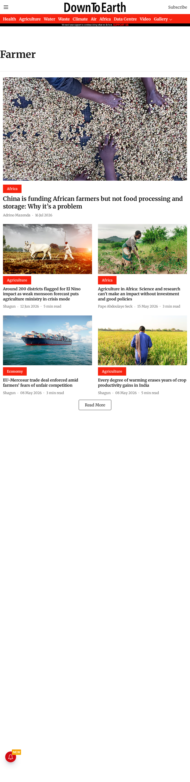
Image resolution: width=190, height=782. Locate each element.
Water (49, 19)
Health (9, 19)
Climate (80, 19)
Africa (105, 19)
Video (145, 19)
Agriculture (30, 19)
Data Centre (125, 19)
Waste (64, 19)
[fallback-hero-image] (95, 129)
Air (93, 19)
